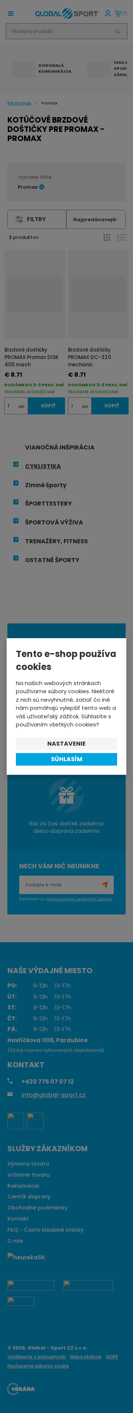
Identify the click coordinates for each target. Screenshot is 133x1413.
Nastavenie (66, 743)
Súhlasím (66, 759)
